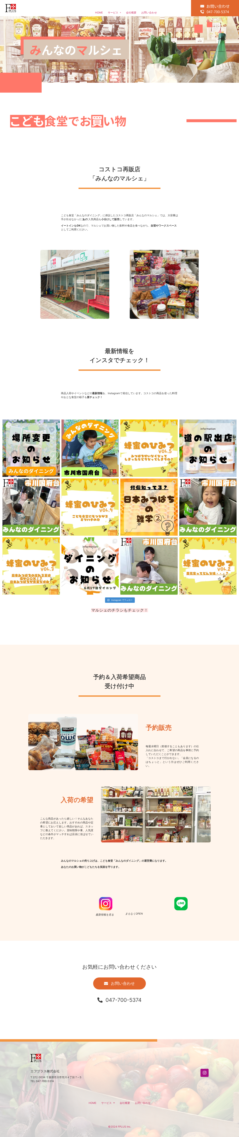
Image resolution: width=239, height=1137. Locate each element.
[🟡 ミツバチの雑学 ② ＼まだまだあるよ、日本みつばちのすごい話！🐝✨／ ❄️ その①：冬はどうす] (149, 507)
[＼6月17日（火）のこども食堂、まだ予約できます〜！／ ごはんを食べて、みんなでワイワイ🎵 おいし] (90, 566)
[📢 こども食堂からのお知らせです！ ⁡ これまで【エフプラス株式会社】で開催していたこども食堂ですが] (31, 448)
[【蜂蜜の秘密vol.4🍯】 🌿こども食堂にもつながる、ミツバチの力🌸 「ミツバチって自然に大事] (90, 507)
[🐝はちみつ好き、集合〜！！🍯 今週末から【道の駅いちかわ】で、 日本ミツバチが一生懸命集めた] (208, 448)
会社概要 (131, 12)
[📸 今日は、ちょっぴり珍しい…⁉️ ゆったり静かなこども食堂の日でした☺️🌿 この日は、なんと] (31, 507)
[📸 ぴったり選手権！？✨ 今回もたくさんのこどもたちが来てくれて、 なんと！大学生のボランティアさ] (208, 507)
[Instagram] (204, 1073)
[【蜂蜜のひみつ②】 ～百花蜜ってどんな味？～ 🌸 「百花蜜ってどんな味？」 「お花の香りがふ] (208, 566)
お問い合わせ (149, 12)
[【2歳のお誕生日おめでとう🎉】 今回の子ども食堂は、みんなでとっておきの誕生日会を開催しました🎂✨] (90, 448)
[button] (114, 12)
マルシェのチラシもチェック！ (119, 610)
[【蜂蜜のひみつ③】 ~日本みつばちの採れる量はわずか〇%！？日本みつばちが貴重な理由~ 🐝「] (31, 566)
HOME (99, 12)
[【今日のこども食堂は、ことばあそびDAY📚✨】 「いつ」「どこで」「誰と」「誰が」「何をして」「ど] (149, 566)
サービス (113, 12)
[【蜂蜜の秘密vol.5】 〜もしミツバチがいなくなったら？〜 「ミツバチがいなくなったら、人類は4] (149, 448)
